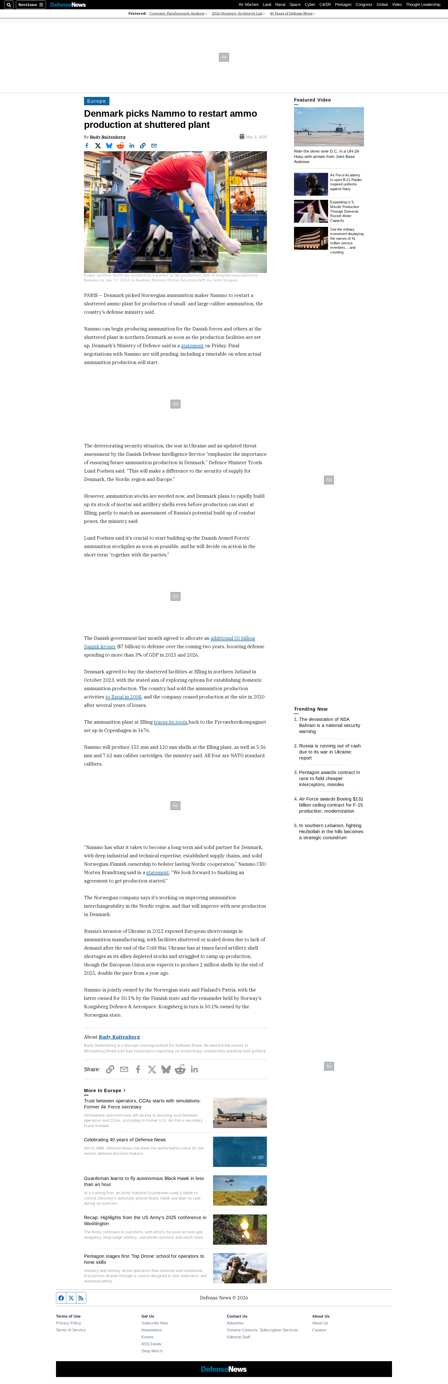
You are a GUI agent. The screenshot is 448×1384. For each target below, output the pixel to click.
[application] (329, 127)
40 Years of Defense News (291, 13)
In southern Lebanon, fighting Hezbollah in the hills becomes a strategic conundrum (331, 831)
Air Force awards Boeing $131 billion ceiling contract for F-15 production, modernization (331, 805)
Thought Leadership (423, 5)
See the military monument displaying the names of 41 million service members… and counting (347, 240)
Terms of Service (71, 1330)
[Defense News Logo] (68, 5)
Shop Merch (151, 1351)
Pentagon (343, 5)
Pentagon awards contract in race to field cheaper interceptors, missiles (329, 778)
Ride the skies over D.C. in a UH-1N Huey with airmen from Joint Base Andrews (326, 156)
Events (147, 1337)
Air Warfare (249, 5)
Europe (96, 101)
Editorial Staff (238, 1337)
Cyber (310, 5)
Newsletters (151, 1330)
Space (295, 5)
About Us (320, 1323)
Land (267, 5)
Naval (280, 5)
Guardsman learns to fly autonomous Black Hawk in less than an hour (144, 1181)
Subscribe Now (154, 1323)
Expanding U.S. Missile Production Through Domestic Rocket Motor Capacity (344, 211)
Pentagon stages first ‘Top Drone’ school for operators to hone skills (144, 1259)
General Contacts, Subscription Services (262, 1330)
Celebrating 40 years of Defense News (125, 1139)
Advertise (235, 1323)
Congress (364, 5)
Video (397, 5)
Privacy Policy (68, 1323)
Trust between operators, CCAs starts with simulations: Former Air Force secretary (142, 1103)
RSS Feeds (151, 1344)
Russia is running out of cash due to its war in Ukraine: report (330, 751)
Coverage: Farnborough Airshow (177, 13)
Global (382, 5)
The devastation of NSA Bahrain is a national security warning (329, 725)
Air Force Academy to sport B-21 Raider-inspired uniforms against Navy (346, 182)
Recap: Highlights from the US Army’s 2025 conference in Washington (145, 1220)
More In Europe (103, 1090)
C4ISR (325, 5)
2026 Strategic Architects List (237, 13)
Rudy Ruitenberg (108, 137)
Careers (319, 1330)
